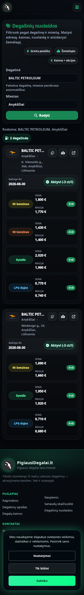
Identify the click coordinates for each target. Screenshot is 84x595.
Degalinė (13, 70)
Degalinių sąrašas (14, 507)
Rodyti (44, 115)
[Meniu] (77, 7)
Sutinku (42, 581)
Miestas (12, 96)
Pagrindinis (10, 501)
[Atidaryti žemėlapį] (63, 153)
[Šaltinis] (73, 153)
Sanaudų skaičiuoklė (58, 504)
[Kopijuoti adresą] (52, 153)
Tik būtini (42, 568)
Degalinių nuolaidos (58, 510)
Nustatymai (42, 556)
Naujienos (51, 497)
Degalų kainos (12, 514)
